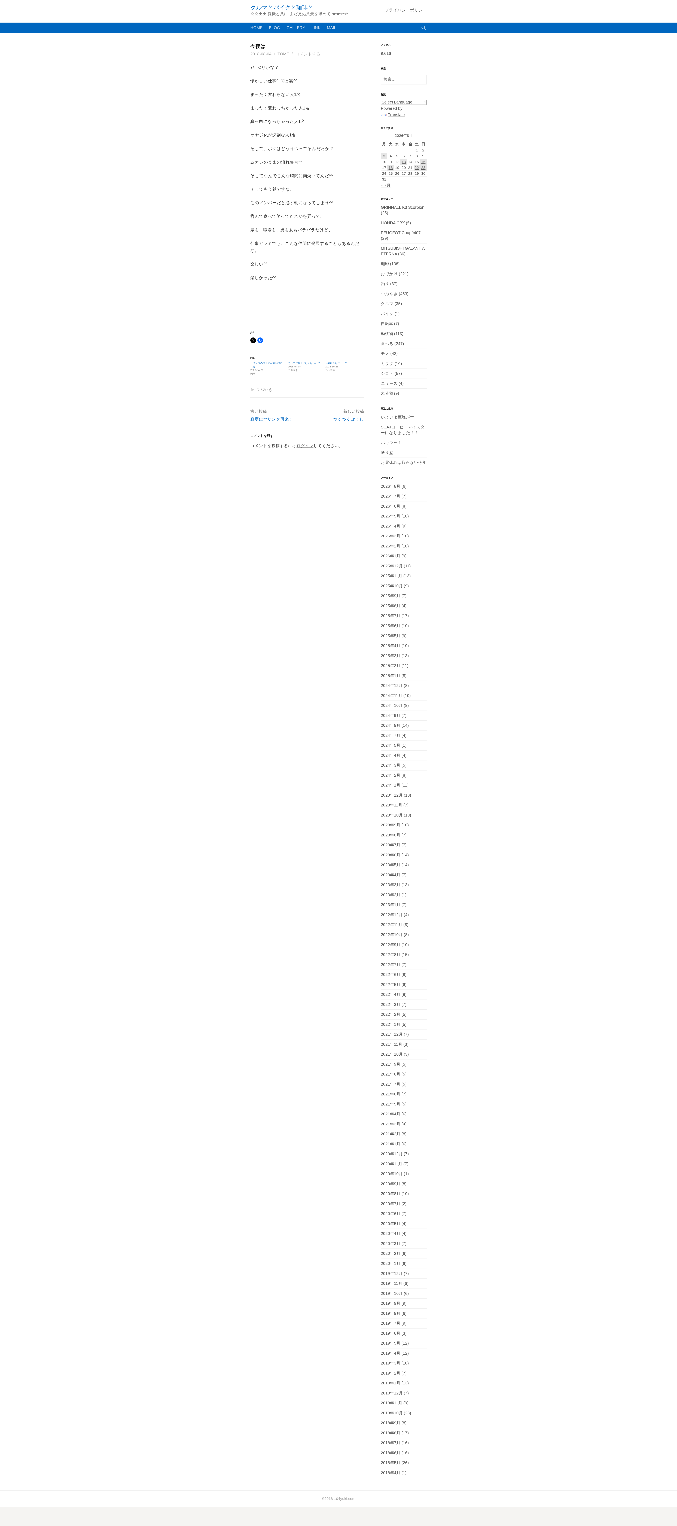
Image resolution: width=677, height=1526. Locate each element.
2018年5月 (390, 1463)
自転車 (387, 323)
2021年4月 (390, 1114)
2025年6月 (390, 626)
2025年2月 (390, 665)
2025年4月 (390, 646)
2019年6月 (390, 1333)
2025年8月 (390, 606)
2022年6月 (390, 974)
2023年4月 (390, 875)
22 (417, 168)
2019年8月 (390, 1313)
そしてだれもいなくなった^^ (304, 363)
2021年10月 (392, 1054)
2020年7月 (390, 1204)
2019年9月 (390, 1303)
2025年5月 (390, 636)
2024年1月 (390, 785)
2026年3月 (390, 536)
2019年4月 (390, 1353)
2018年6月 (390, 1453)
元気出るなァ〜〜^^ (336, 363)
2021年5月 (390, 1104)
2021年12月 (392, 1034)
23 (423, 168)
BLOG (274, 28)
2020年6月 (390, 1213)
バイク (387, 314)
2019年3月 (390, 1363)
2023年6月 (390, 855)
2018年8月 (390, 1433)
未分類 (387, 393)
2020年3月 (390, 1243)
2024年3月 (390, 765)
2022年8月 (390, 954)
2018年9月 (390, 1423)
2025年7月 (390, 616)
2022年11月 (391, 924)
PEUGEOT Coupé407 (401, 233)
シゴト (387, 373)
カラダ (387, 363)
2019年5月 (390, 1343)
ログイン (305, 446)
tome (283, 54)
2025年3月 (390, 656)
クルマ (387, 303)
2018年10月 (392, 1413)
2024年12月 (392, 685)
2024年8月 (390, 725)
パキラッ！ (391, 442)
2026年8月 (390, 486)
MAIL (331, 28)
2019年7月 (390, 1323)
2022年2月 (390, 1014)
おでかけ (389, 274)
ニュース (389, 383)
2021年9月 (390, 1064)
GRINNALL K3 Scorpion (402, 207)
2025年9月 (390, 596)
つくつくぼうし (348, 419)
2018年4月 (390, 1473)
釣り (385, 284)
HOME (256, 28)
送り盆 (387, 452)
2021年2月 (390, 1134)
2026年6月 (390, 506)
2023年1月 (390, 905)
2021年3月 (390, 1124)
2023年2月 (390, 895)
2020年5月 (390, 1224)
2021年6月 (390, 1094)
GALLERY (295, 28)
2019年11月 (391, 1283)
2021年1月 (390, 1144)
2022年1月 (390, 1024)
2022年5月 (390, 984)
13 (404, 162)
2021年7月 (390, 1084)
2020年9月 (390, 1184)
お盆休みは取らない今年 (403, 462)
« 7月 (386, 185)
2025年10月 (392, 586)
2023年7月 (390, 845)
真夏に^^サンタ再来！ (271, 419)
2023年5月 (390, 865)
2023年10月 (392, 815)
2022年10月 (392, 935)
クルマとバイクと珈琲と (281, 7)
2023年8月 (390, 835)
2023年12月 (392, 795)
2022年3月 (390, 1004)
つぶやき (264, 389)
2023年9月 (390, 825)
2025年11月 (391, 576)
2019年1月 (390, 1383)
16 (423, 162)
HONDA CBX (393, 223)
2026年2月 (390, 546)
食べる (387, 344)
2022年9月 (390, 945)
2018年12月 (392, 1393)
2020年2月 (390, 1253)
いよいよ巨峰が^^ (397, 417)
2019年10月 (392, 1293)
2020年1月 (390, 1263)
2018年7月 (390, 1443)
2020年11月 (391, 1164)
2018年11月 (391, 1403)
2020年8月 (390, 1194)
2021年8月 (390, 1074)
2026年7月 (390, 496)
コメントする (308, 54)
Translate (396, 115)
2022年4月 (390, 994)
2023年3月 (390, 885)
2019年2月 (390, 1373)
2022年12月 (392, 915)
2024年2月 (390, 775)
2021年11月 (391, 1044)
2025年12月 (392, 566)
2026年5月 (390, 516)
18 (391, 168)
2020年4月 (390, 1233)
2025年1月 (390, 676)
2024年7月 (390, 735)
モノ (385, 353)
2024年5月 (390, 745)
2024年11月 (391, 695)
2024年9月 (390, 715)
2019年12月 (392, 1273)
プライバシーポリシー (406, 10)
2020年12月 (392, 1154)
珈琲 (385, 264)
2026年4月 (390, 526)
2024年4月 (390, 755)
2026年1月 (390, 556)
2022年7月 (390, 964)
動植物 (387, 333)
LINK (316, 28)
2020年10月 (392, 1174)
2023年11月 (391, 805)
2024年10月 (392, 705)
